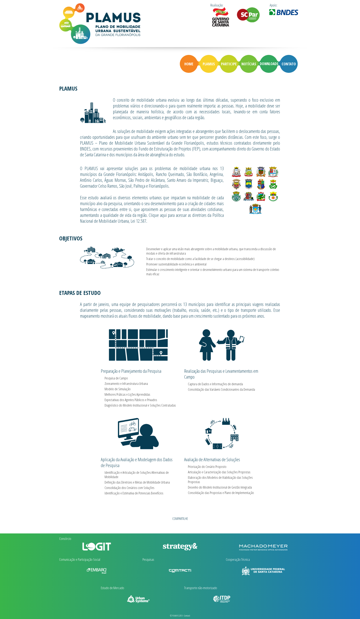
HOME (188, 63)
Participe (229, 63)
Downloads (269, 63)
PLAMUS (209, 63)
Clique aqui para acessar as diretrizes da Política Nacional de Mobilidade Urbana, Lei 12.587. (152, 218)
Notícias (248, 63)
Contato (289, 63)
